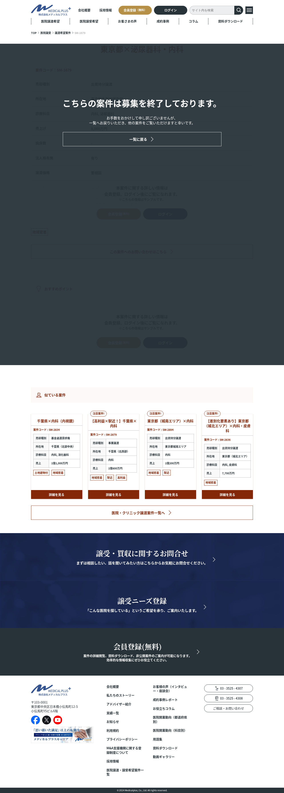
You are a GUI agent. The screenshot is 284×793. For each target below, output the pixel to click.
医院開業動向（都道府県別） (170, 719)
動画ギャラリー (164, 757)
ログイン (170, 10)
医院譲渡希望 (50, 21)
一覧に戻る (138, 139)
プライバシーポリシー (122, 739)
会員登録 (135, 10)
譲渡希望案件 (63, 33)
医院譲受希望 (89, 21)
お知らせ (112, 722)
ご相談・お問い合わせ (228, 708)
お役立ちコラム (164, 708)
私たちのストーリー (120, 695)
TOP (34, 33)
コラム (193, 21)
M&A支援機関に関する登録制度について (123, 750)
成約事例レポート (165, 700)
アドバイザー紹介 (118, 704)
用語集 (157, 739)
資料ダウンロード (230, 21)
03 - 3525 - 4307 (231, 688)
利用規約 (112, 730)
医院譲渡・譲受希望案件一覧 (125, 772)
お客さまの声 (127, 21)
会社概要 (84, 10)
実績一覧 (112, 713)
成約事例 (163, 21)
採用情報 (105, 10)
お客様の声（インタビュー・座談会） (170, 688)
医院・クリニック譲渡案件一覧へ (138, 512)
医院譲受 (45, 33)
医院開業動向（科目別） (170, 730)
